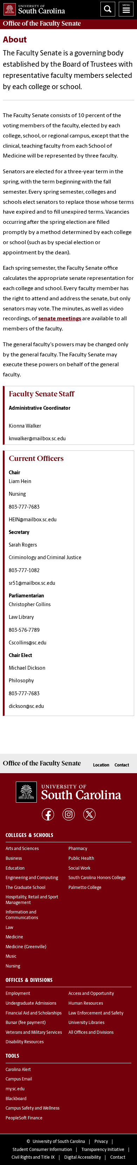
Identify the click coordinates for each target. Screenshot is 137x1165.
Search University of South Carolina (107, 9)
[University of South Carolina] (68, 792)
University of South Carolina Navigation (126, 9)
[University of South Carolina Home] (32, 8)
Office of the (42, 23)
